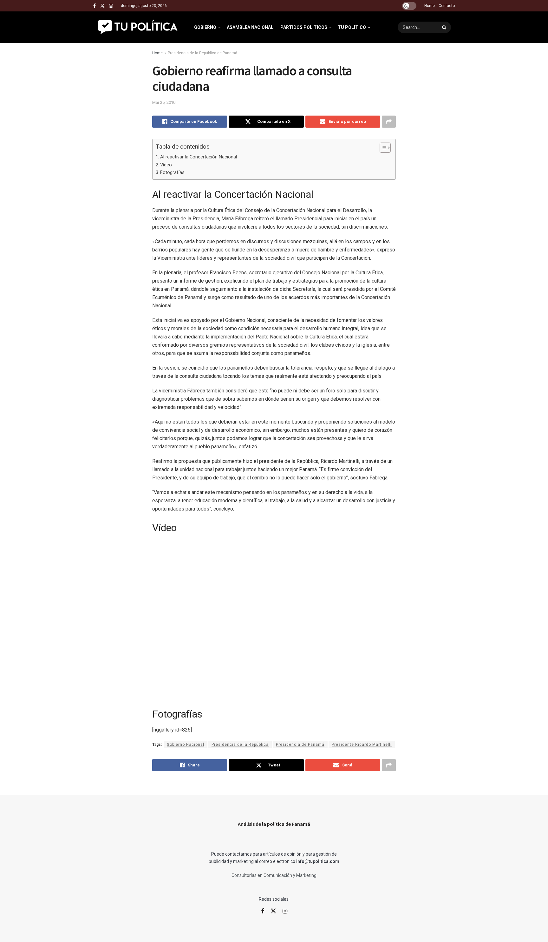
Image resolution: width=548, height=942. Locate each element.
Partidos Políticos (303, 27)
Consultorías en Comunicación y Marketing (274, 875)
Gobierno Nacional (185, 744)
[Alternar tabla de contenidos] (382, 147)
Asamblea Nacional (250, 27)
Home (429, 5)
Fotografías (172, 172)
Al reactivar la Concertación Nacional (198, 157)
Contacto (447, 5)
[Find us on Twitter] (102, 6)
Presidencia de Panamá (300, 744)
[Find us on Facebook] (94, 6)
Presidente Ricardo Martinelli (362, 744)
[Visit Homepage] (138, 27)
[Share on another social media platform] (389, 122)
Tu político (352, 27)
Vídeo (166, 165)
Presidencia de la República (240, 744)
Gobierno (205, 27)
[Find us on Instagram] (111, 6)
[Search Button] (445, 27)
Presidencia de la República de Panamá (202, 53)
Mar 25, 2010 (163, 102)
